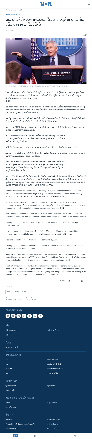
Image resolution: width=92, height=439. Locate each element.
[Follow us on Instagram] (18, 316)
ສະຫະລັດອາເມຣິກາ (13, 14)
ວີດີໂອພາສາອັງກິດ (53, 330)
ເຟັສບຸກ (8, 403)
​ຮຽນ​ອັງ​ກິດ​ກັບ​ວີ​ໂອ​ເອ (53, 420)
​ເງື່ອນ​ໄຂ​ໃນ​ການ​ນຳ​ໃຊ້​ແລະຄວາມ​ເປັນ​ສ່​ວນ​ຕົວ (20, 424)
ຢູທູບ (7, 335)
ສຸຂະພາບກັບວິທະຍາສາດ (55, 369)
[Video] (34, 436)
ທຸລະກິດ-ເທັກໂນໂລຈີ (54, 364)
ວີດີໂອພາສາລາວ (11, 330)
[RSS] (29, 316)
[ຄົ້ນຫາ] (75, 436)
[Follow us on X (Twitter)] (24, 316)
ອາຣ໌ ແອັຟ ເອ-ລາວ (53, 424)
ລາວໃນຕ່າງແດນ (52, 360)
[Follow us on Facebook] (8, 316)
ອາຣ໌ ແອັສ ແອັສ (11, 407)
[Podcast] (35, 316)
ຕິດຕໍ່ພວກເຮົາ (10, 390)
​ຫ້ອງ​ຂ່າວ (9, 420)
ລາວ (7, 360)
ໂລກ (7, 373)
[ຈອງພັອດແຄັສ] (40, 316)
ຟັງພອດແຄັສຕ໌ (52, 386)
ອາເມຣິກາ (9, 369)
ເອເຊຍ (8, 364)
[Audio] (55, 436)
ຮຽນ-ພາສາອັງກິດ (52, 373)
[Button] (83, 35)
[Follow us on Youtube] (13, 316)
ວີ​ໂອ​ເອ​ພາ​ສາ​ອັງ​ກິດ (12, 428)
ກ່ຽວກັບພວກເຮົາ (11, 386)
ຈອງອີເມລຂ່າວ (52, 403)
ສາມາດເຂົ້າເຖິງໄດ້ (53, 428)
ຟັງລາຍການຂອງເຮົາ (12, 347)
